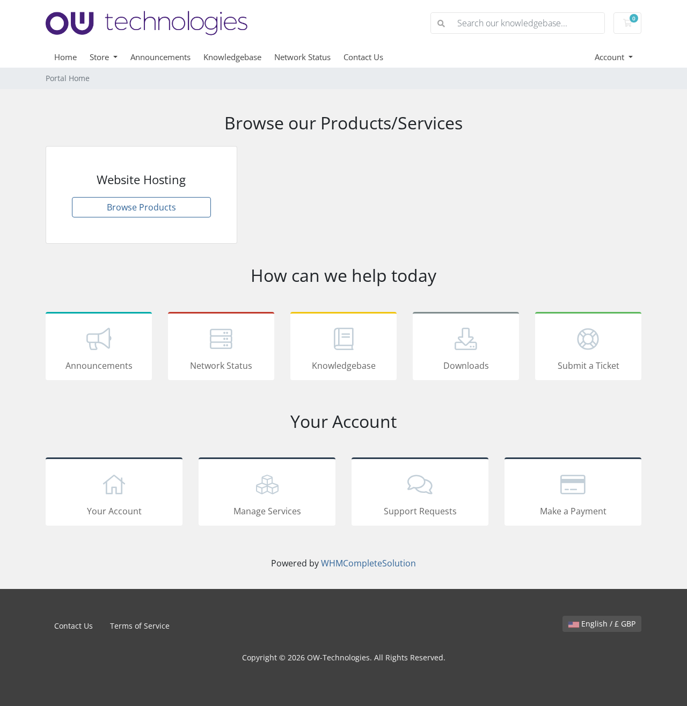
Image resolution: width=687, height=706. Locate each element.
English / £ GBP (607, 623)
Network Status (302, 57)
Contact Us (363, 57)
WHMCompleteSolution (368, 563)
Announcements (160, 57)
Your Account (114, 511)
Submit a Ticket (588, 366)
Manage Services (267, 511)
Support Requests (420, 511)
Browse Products (141, 207)
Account (610, 57)
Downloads (466, 366)
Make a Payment (573, 511)
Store (100, 57)
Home (65, 57)
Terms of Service (140, 626)
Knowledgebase (232, 57)
